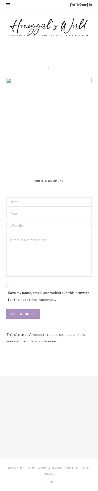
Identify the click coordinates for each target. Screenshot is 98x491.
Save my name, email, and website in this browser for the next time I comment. (48, 295)
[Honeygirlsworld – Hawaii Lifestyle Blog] (49, 28)
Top (50, 482)
